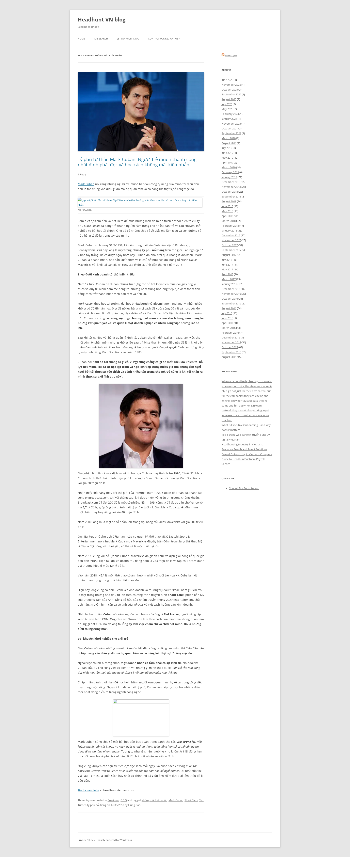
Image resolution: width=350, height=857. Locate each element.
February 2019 (230, 172)
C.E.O (124, 800)
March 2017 (229, 279)
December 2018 (231, 182)
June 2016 (227, 318)
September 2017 (231, 250)
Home (81, 38)
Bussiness (113, 800)
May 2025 (227, 109)
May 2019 (227, 157)
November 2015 (231, 342)
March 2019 (229, 167)
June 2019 (227, 153)
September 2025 (231, 94)
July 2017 (227, 259)
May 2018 (227, 211)
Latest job (231, 55)
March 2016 (229, 328)
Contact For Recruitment (165, 38)
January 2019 (229, 177)
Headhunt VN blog (102, 19)
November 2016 (231, 294)
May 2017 (227, 269)
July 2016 (227, 313)
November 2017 (231, 240)
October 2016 (230, 298)
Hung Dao (134, 805)
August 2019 (229, 143)
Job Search (101, 38)
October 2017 (230, 245)
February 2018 (230, 225)
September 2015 (231, 352)
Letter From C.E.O (128, 38)
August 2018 (229, 201)
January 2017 (229, 284)
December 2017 (231, 235)
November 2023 (231, 123)
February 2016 (230, 332)
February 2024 (230, 114)
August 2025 (229, 99)
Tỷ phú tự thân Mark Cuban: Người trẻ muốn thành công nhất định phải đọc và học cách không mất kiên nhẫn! (137, 162)
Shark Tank (191, 800)
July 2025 (227, 104)
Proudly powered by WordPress (114, 840)
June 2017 (227, 264)
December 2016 (231, 289)
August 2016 (229, 308)
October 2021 (230, 128)
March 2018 (229, 221)
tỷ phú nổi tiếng (96, 805)
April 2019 (227, 162)
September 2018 (231, 196)
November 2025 (231, 84)
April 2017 (227, 274)
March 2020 (229, 138)
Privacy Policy (85, 840)
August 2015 (229, 357)
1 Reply (82, 174)
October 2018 (230, 191)
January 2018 (229, 230)
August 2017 (229, 255)
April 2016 (227, 323)
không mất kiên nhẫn (154, 800)
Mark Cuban (86, 184)
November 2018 (231, 187)
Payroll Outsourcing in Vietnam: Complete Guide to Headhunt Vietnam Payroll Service (247, 459)
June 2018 (227, 206)
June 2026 (227, 80)
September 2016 (231, 303)
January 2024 (229, 119)
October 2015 (230, 347)
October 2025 (230, 89)
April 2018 (227, 216)
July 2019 (227, 148)
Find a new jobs (88, 790)
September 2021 (231, 133)
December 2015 (231, 337)
